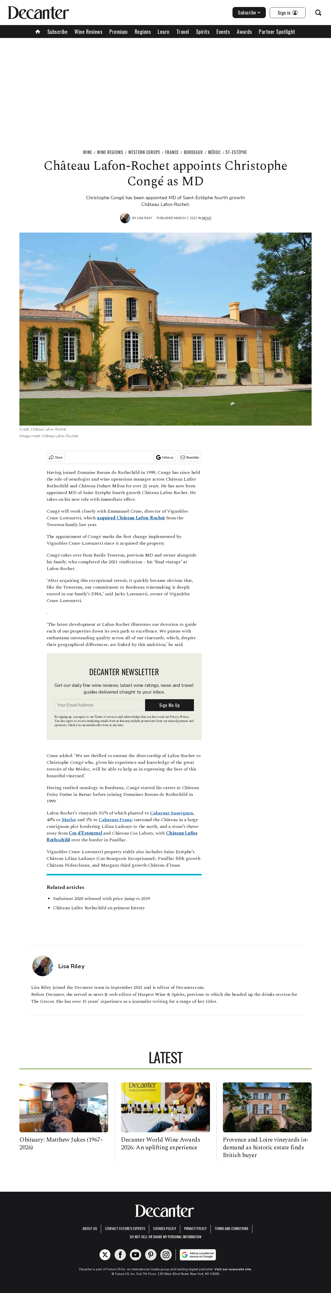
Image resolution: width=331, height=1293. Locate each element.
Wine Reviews (88, 31)
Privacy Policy (195, 1228)
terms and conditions (231, 1228)
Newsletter (192, 457)
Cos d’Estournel (86, 833)
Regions (143, 31)
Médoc (214, 152)
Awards (244, 31)
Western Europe (144, 152)
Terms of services (106, 716)
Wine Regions (110, 152)
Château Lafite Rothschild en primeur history (99, 907)
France (172, 152)
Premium (118, 31)
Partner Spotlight (277, 31)
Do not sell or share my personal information (165, 1236)
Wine (87, 152)
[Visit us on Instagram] (166, 1254)
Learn (163, 31)
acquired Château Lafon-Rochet (131, 517)
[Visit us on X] (105, 1254)
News (206, 218)
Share (59, 457)
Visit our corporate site (232, 1269)
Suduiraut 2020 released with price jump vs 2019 (101, 898)
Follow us (168, 457)
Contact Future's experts (125, 1228)
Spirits (203, 31)
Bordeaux (193, 152)
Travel (182, 31)
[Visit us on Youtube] (135, 1254)
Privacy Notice (179, 716)
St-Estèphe (236, 152)
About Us (89, 1228)
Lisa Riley (144, 218)
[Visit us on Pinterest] (150, 1254)
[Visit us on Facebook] (120, 1254)
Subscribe (247, 12)
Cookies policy (164, 1228)
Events (223, 31)
